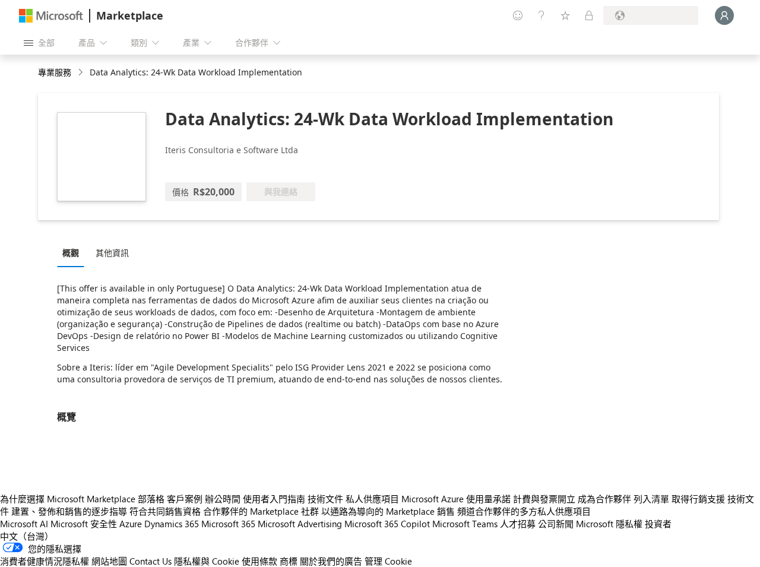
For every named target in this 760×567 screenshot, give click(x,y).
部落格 (151, 499)
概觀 (70, 252)
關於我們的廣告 (331, 561)
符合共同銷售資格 (165, 511)
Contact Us (150, 561)
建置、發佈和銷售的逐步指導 (69, 511)
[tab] (73, 252)
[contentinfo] (81, 72)
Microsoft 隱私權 (609, 524)
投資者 (658, 524)
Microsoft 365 (228, 524)
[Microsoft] (51, 16)
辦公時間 (222, 499)
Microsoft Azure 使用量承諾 (456, 499)
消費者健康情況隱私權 (44, 561)
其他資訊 (112, 252)
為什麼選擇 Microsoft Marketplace (67, 499)
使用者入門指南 (274, 499)
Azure (130, 524)
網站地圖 (109, 561)
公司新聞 (556, 524)
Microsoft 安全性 (83, 524)
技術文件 (325, 499)
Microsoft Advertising (300, 524)
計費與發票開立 (544, 499)
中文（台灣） (26, 536)
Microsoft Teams (465, 524)
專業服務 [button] (54, 72)
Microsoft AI (24, 524)
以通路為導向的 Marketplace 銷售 (388, 511)
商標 (288, 561)
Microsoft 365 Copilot (387, 524)
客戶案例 (184, 499)
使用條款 (259, 561)
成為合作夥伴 (604, 499)
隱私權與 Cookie (206, 561)
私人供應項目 (372, 499)
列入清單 (651, 499)
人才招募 (518, 524)
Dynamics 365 (171, 524)
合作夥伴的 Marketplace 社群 (261, 511)
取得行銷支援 (698, 499)
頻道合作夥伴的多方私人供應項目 (524, 511)
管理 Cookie (388, 561)
